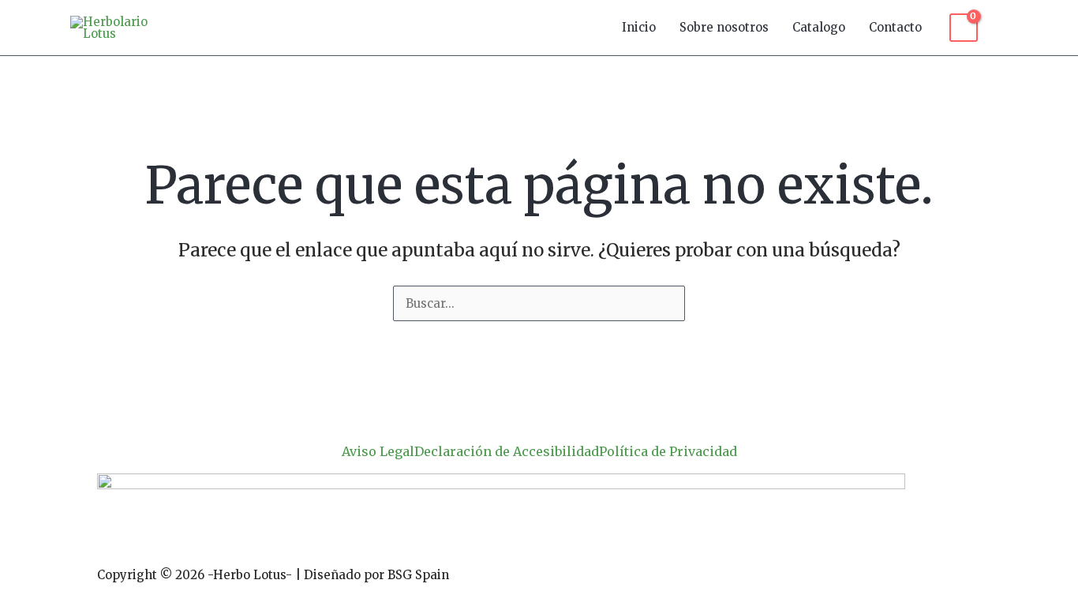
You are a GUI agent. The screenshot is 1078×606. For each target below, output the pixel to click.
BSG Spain (418, 574)
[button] (1001, 28)
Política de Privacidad (668, 451)
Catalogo (818, 27)
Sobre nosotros (724, 27)
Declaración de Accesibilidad (506, 451)
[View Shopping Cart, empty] (963, 27)
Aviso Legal (378, 451)
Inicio (639, 27)
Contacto (895, 27)
